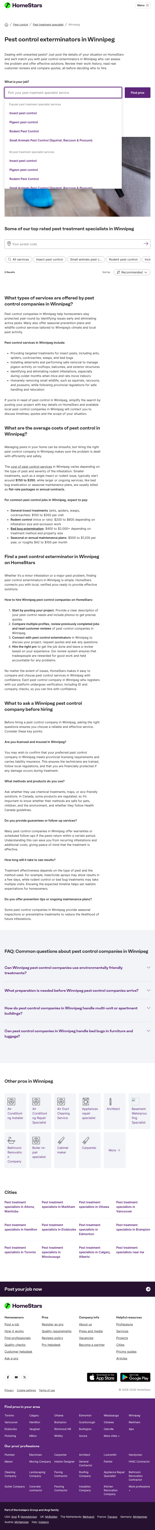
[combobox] (63, 138)
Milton (33, 1435)
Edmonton (85, 1415)
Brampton (60, 1422)
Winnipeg (134, 1415)
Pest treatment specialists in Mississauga (52, 1252)
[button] (132, 272)
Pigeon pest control (23, 122)
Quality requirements (56, 1331)
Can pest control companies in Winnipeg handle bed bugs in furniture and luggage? (69, 1033)
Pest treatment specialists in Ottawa (94, 1204)
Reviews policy (52, 1338)
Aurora (83, 1435)
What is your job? (17, 82)
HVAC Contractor (139, 1461)
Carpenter (60, 1454)
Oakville (109, 1429)
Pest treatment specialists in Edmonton (89, 1229)
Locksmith (110, 1454)
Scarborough (87, 1422)
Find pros (137, 93)
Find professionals (18, 1338)
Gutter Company (15, 1486)
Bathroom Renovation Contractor (136, 1475)
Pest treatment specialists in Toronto (20, 1250)
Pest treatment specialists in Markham (58, 1204)
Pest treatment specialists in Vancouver (127, 1206)
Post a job (12, 1324)
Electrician (35, 1454)
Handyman (135, 1454)
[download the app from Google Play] (135, 1377)
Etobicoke (11, 1429)
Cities (120, 1345)
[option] (63, 113)
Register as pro (53, 1324)
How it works (14, 1331)
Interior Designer (64, 1461)
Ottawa (58, 1415)
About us (85, 1324)
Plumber (10, 1454)
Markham (134, 1422)
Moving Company (40, 1461)
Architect (84, 1454)
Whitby (58, 1435)
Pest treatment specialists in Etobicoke (59, 1227)
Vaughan (34, 1429)
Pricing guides (126, 1351)
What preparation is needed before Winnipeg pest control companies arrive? (71, 990)
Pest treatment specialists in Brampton (133, 1227)
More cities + (112, 1435)
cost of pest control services (31, 466)
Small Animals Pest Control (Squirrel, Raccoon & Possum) (50, 140)
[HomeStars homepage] (27, 5)
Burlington (85, 1429)
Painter (108, 1461)
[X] (24, 1377)
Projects (122, 1338)
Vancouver (11, 1422)
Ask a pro (11, 1358)
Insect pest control (23, 113)
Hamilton (34, 1422)
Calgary (34, 1415)
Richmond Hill (62, 1429)
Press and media (91, 1331)
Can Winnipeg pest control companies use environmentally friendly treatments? (64, 970)
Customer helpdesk (18, 1351)
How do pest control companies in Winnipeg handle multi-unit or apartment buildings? (71, 1011)
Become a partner (92, 1345)
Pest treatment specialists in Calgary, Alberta (95, 1252)
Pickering (10, 1435)
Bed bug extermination (27, 528)
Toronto (9, 1415)
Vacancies (86, 1338)
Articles (121, 1358)
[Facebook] (8, 1377)
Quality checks (15, 1345)
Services (122, 1331)
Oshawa (109, 1422)
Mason (9, 1461)
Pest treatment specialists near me (130, 1250)
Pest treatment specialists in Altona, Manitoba (20, 1206)
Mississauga (111, 1415)
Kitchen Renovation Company (111, 1490)
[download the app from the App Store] (102, 1377)
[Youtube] (16, 1377)
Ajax (131, 1429)
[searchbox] (63, 92)
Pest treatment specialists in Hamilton (21, 1227)
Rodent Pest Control (24, 131)
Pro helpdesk (51, 1345)
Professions (124, 1324)
